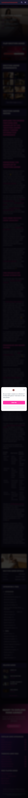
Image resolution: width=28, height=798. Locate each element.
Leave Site (14, 407)
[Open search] (21, 2)
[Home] (9, 2)
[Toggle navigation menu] (25, 2)
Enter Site (14, 402)
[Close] (24, 389)
